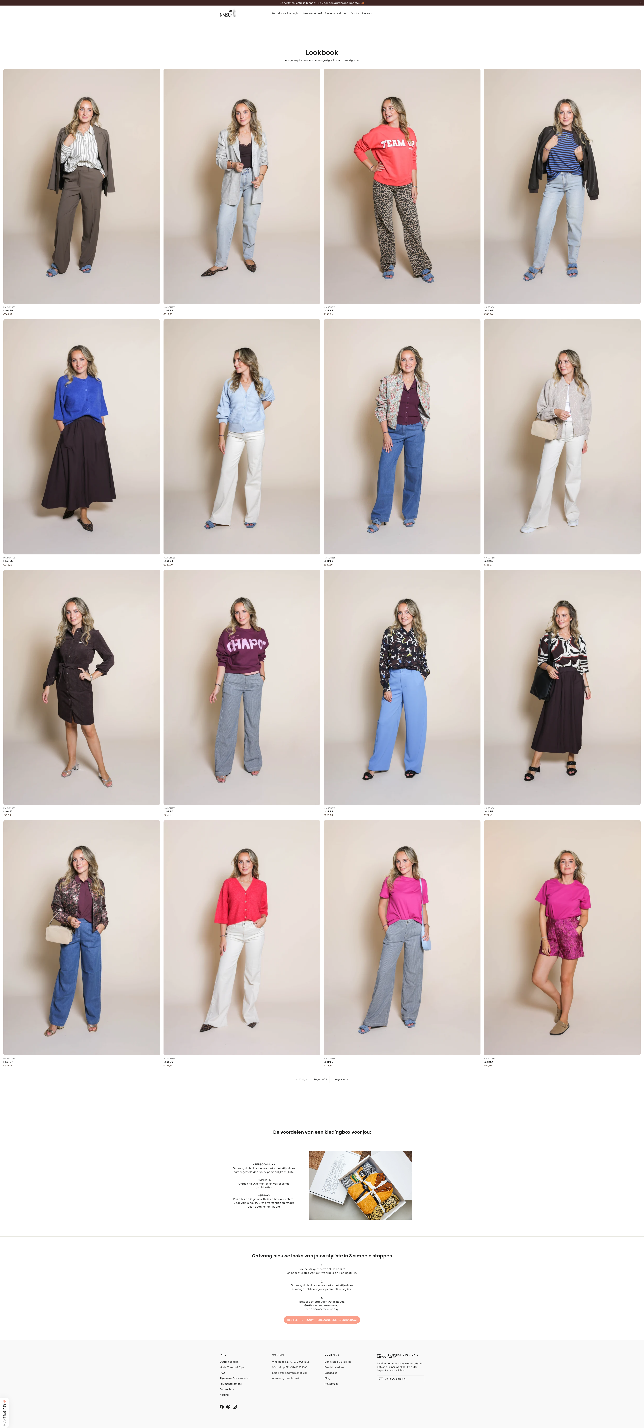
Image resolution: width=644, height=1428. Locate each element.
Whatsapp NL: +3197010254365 (290, 1361)
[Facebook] (222, 1407)
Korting (224, 1394)
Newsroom (331, 1383)
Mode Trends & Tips (232, 1367)
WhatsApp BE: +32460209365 (289, 1367)
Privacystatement (230, 1383)
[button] (4, 1412)
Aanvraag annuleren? (285, 1378)
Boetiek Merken (334, 1367)
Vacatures (331, 1372)
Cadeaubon (227, 1389)
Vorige (303, 1079)
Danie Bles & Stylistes (338, 1361)
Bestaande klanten (336, 13)
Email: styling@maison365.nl (289, 1372)
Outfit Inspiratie (229, 1361)
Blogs (328, 1378)
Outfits (355, 13)
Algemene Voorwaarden (235, 1378)
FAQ (222, 1372)
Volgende (339, 1079)
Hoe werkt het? (312, 13)
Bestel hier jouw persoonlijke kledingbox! (322, 1319)
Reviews (367, 13)
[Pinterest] (228, 1407)
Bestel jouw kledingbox (286, 13)
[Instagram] (235, 1407)
